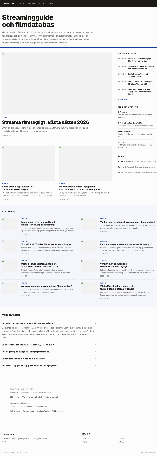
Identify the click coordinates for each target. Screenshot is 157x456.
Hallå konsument (51, 397)
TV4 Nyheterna (58, 411)
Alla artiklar (122, 99)
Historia (31, 3)
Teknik (41, 3)
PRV (23, 397)
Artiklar (21, 3)
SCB (11, 397)
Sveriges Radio (43, 411)
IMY (17, 397)
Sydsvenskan (28, 411)
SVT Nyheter (15, 411)
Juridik (50, 3)
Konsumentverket (35, 397)
